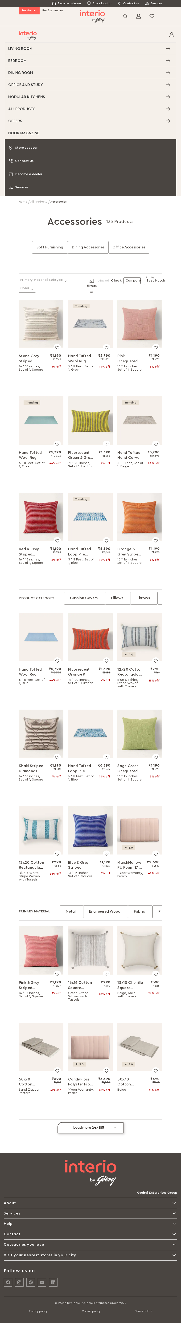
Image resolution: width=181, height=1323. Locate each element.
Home (23, 201)
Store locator (102, 3)
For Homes (29, 10)
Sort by (150, 277)
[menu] (90, 91)
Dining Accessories (88, 247)
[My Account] (171, 35)
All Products (39, 201)
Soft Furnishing (50, 247)
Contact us (131, 3)
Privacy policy (38, 1311)
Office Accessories (128, 247)
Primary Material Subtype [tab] (41, 280)
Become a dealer (69, 3)
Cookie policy (91, 1311)
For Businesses (52, 10)
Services (156, 3)
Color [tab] (24, 288)
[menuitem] (90, 49)
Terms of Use (143, 1311)
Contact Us (24, 161)
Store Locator (26, 147)
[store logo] (92, 16)
